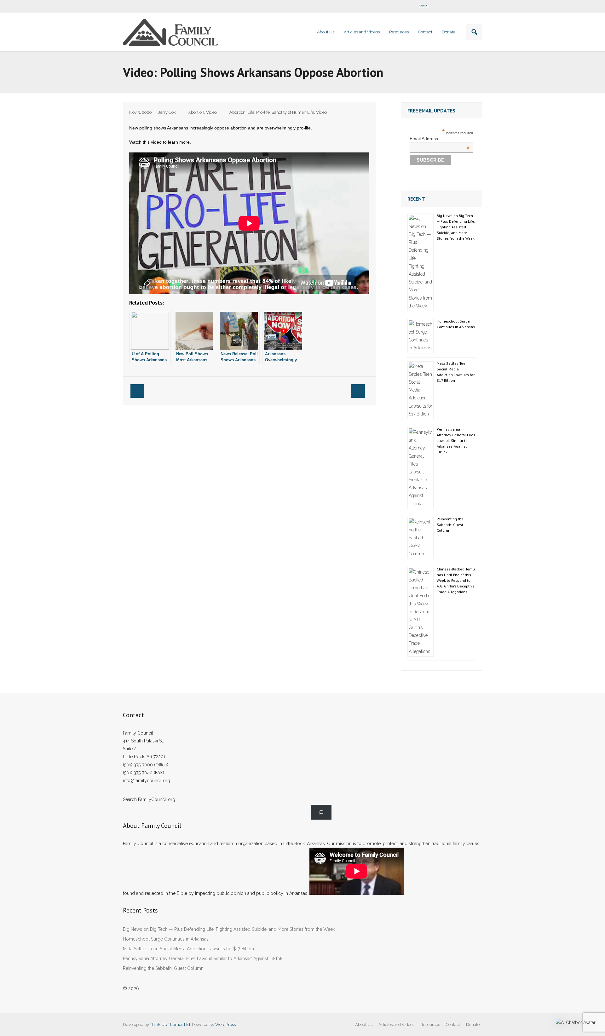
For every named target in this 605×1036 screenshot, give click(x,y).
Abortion (196, 112)
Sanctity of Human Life (293, 112)
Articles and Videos (396, 1024)
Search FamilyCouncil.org (149, 799)
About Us (363, 1024)
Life (250, 112)
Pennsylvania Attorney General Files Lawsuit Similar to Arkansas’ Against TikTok (456, 440)
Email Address (440, 138)
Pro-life (263, 112)
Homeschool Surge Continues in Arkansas (456, 324)
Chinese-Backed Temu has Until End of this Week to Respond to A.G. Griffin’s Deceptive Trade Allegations (456, 580)
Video (211, 112)
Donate (473, 1024)
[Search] (321, 812)
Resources (430, 1024)
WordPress (225, 1024)
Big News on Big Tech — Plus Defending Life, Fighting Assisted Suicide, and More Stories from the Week (456, 227)
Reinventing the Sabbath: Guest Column (450, 525)
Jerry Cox (167, 112)
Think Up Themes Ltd (170, 1024)
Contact (453, 1024)
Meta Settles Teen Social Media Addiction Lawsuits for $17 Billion (456, 372)
